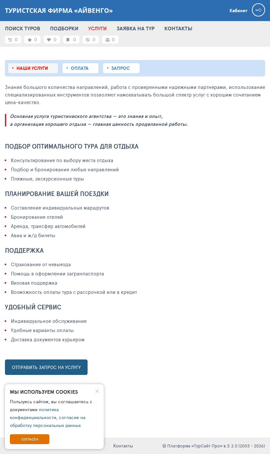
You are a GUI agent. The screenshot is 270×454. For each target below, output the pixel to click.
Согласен (29, 439)
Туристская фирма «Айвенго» (59, 10)
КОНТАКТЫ (178, 28)
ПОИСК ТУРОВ (22, 28)
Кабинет (238, 10)
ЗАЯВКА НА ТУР (135, 28)
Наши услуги (32, 68)
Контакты (123, 445)
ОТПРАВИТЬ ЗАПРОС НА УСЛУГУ (46, 367)
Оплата (80, 68)
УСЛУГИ (97, 28)
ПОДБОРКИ (64, 28)
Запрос (120, 68)
